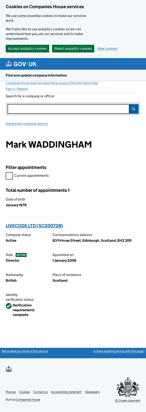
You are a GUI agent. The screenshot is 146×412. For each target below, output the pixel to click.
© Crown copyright (127, 400)
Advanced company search (27, 123)
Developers (92, 392)
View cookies (107, 48)
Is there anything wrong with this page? (119, 351)
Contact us (40, 392)
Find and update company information (36, 75)
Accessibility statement (66, 392)
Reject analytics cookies (73, 48)
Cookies (24, 392)
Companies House (28, 399)
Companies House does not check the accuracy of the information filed (52, 83)
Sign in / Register (17, 88)
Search (134, 109)
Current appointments (31, 175)
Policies (11, 392)
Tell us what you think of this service (25, 351)
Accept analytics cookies (27, 48)
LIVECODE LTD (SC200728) (34, 225)
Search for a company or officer (30, 96)
